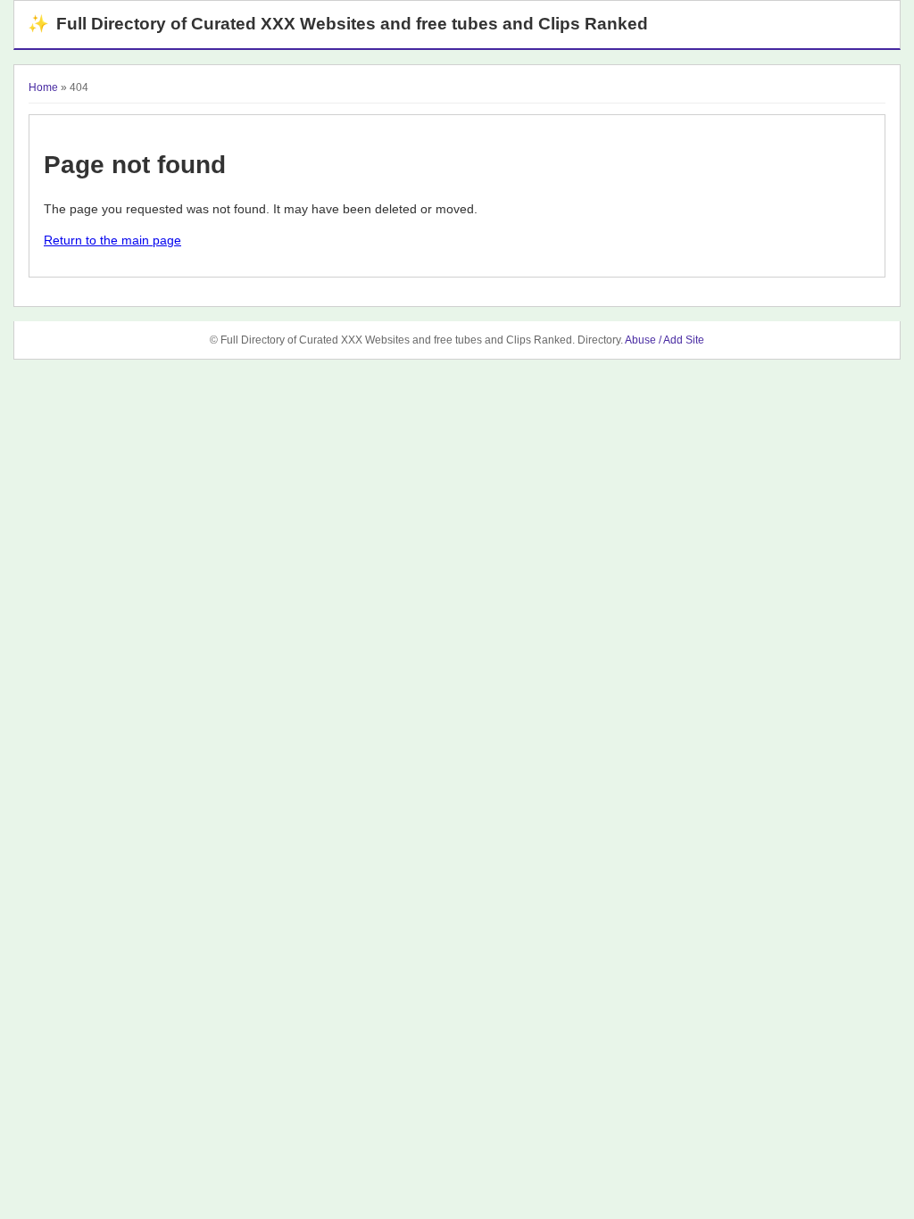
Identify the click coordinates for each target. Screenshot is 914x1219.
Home (43, 87)
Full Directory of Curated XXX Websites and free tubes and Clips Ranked (338, 23)
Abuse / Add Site (664, 340)
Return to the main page (112, 240)
